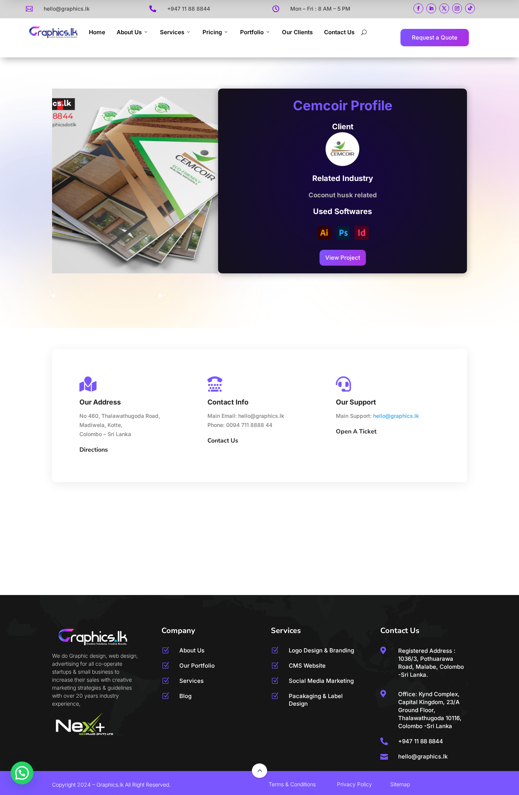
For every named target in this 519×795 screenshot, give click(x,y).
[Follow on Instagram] (457, 8)
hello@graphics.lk (396, 416)
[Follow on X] (444, 8)
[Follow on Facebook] (418, 8)
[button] (22, 773)
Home (97, 32)
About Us (129, 32)
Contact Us (339, 32)
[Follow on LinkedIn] (431, 8)
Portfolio (252, 32)
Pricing (212, 32)
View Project (342, 257)
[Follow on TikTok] (470, 8)
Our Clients (297, 32)
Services (172, 32)
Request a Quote (434, 37)
